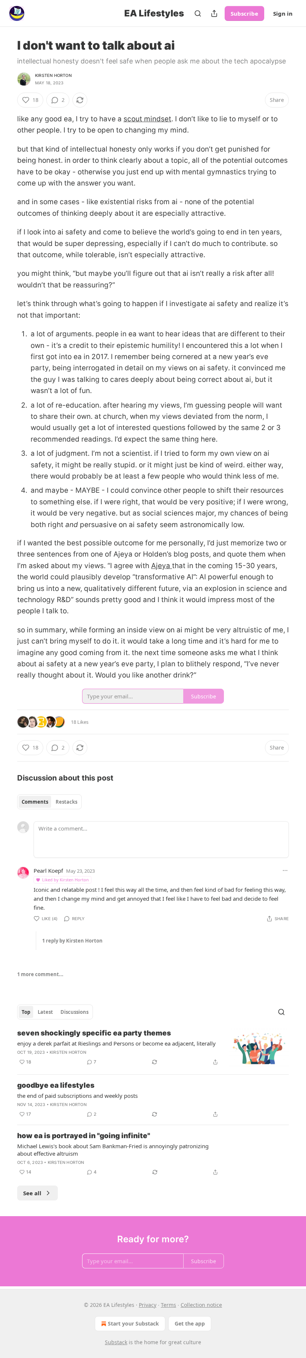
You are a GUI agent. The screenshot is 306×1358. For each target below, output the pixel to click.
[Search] (197, 13)
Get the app (190, 1323)
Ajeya (161, 565)
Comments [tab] (35, 801)
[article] (153, 1048)
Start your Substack (133, 1323)
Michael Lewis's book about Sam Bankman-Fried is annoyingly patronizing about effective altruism (113, 1149)
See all (32, 1193)
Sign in (283, 13)
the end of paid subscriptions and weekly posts (77, 1095)
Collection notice (201, 1304)
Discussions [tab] (74, 1012)
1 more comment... (40, 974)
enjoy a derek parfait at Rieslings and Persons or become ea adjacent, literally (116, 1043)
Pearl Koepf (48, 870)
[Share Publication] (214, 13)
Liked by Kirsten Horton (65, 879)
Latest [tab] (45, 1012)
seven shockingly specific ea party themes (94, 1033)
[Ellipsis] (285, 870)
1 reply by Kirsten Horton (72, 940)
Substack (116, 1342)
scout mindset (147, 119)
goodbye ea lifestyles (55, 1085)
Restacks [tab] (66, 801)
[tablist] (49, 801)
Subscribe (244, 13)
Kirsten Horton (53, 75)
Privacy (147, 1304)
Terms (168, 1304)
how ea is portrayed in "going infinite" (83, 1135)
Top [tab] (26, 1012)
